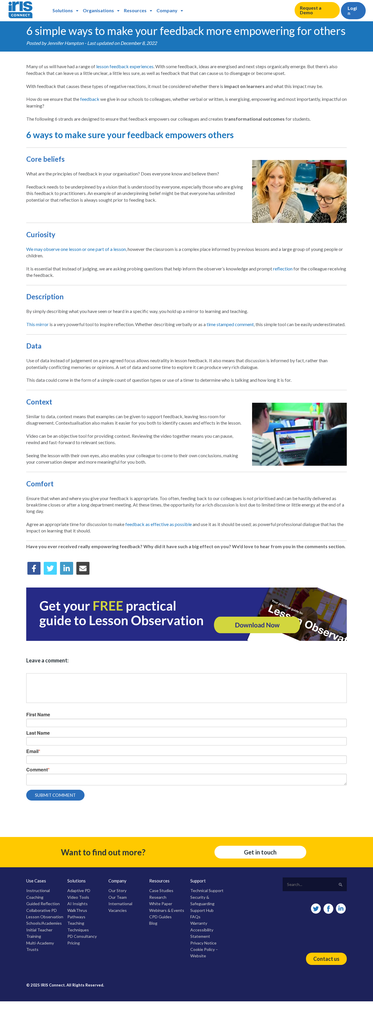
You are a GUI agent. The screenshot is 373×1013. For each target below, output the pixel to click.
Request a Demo (310, 10)
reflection (283, 268)
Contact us (326, 959)
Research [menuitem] (157, 897)
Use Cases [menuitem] (36, 880)
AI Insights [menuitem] (77, 903)
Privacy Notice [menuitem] (203, 942)
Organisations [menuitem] (98, 10)
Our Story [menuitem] (117, 890)
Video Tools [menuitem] (78, 897)
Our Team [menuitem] (117, 897)
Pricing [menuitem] (73, 942)
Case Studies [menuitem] (161, 890)
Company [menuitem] (166, 10)
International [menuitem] (120, 903)
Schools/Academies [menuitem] (44, 923)
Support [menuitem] (198, 880)
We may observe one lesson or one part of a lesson (76, 249)
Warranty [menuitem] (198, 923)
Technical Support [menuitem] (207, 890)
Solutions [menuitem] (62, 10)
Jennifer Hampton (65, 43)
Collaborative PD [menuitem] (41, 910)
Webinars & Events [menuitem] (166, 910)
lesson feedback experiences (125, 66)
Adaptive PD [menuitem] (78, 890)
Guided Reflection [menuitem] (43, 903)
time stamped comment (230, 324)
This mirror (37, 324)
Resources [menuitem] (135, 10)
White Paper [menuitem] (160, 903)
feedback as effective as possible (158, 524)
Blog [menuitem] (153, 923)
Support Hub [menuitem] (202, 910)
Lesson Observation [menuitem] (44, 916)
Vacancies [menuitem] (117, 910)
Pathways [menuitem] (76, 916)
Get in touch (260, 852)
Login (352, 10)
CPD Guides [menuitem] (160, 916)
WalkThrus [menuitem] (77, 910)
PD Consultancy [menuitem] (82, 936)
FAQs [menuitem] (195, 916)
